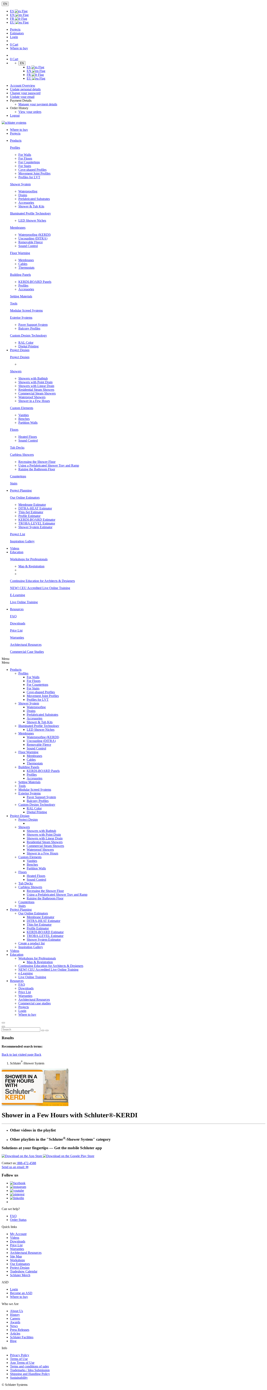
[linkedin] (17, 1198)
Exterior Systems (21, 317)
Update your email (22, 97)
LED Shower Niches (32, 220)
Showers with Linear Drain (36, 386)
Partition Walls (28, 422)
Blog (13, 1341)
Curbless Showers (22, 454)
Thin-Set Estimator (30, 512)
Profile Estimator (29, 516)
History (15, 1314)
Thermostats (26, 267)
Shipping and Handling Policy (30, 1374)
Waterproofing (27, 191)
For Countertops (29, 162)
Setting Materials (21, 296)
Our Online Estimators (25, 497)
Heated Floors (27, 436)
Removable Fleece (30, 242)
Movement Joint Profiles (34, 173)
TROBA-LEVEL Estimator (36, 523)
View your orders (29, 112)
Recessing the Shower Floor (36, 461)
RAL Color (25, 342)
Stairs (13, 483)
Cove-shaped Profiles (32, 169)
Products (15, 669)
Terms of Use (19, 1359)
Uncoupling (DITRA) (32, 238)
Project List (17, 534)
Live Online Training (24, 602)
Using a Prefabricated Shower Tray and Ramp (48, 465)
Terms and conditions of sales (29, 1366)
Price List (16, 630)
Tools (13, 303)
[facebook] (17, 1183)
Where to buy (19, 1297)
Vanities (23, 415)
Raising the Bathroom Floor (36, 469)
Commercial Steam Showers (37, 393)
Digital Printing (28, 346)
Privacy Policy (19, 1355)
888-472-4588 (26, 1163)
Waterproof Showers (31, 397)
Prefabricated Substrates (34, 199)
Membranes (17, 227)
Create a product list (31, 943)
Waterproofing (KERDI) (34, 234)
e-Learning (25, 973)
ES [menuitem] (12, 11)
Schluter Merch (20, 1275)
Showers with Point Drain (35, 382)
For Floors (25, 158)
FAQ (13, 616)
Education (16, 954)
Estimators (17, 33)
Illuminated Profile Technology (30, 213)
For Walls (24, 154)
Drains (22, 195)
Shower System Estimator (35, 527)
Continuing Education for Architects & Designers (42, 581)
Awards (15, 1322)
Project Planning (21, 909)
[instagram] (18, 1187)
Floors (14, 429)
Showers (15, 371)
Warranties (17, 637)
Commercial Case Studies (27, 651)
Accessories (26, 202)
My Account (18, 1234)
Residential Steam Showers (36, 389)
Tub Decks (17, 447)
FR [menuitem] (12, 18)
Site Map (16, 1256)
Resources (17, 981)
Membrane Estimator (32, 504)
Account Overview (22, 85)
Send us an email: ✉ (15, 1167)
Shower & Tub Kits (31, 206)
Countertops (18, 476)
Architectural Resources (26, 644)
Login (14, 37)
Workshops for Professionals (29, 559)
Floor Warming (20, 253)
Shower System (20, 184)
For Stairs (24, 166)
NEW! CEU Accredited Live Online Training (40, 588)
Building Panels (20, 274)
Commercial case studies (34, 1003)
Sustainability (19, 1377)
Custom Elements (21, 408)
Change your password (25, 93)
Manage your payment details (37, 104)
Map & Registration (31, 566)
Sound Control (28, 246)
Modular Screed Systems (26, 310)
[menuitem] (15, 140)
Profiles (15, 147)
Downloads (17, 623)
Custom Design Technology (28, 335)
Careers (15, 1318)
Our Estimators (20, 1264)
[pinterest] (17, 1194)
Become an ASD (21, 1293)
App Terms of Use (22, 1362)
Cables (22, 264)
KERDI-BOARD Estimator (36, 519)
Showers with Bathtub (33, 378)
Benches (24, 419)
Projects (15, 29)
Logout (15, 115)
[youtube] (17, 1190)
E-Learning (17, 595)
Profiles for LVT (29, 177)
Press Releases (19, 1329)
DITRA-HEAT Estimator (35, 508)
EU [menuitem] (12, 22)
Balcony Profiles (29, 328)
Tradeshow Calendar (23, 1271)
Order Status (18, 1219)
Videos (14, 548)
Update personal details (25, 89)
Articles (15, 1333)
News (14, 1326)
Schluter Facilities (21, 1337)
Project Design (19, 357)
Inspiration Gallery (22, 541)
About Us (16, 1311)
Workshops (17, 1260)
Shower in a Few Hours (34, 401)
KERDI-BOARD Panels (34, 281)
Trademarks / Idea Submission (30, 1370)
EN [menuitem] (12, 15)
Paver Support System (33, 324)
